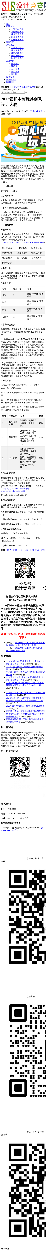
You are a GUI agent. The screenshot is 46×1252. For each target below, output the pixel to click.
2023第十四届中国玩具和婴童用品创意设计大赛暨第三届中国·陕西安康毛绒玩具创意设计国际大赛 (25, 714)
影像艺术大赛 (17, 40)
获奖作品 (10, 45)
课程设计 (15, 66)
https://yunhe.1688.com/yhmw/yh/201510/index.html (22, 242)
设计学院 (10, 61)
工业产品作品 (17, 48)
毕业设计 (15, 63)
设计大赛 (10, 26)
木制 (32, 550)
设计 (43, 550)
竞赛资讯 (10, 42)
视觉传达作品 (17, 50)
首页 (8, 24)
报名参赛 (10, 77)
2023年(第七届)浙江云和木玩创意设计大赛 (25, 706)
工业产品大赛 (17, 29)
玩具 (37, 550)
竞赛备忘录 (11, 79)
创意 (20, 550)
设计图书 (15, 74)
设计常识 (15, 71)
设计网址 (10, 82)
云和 (15, 550)
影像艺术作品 (17, 58)
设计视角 (15, 69)
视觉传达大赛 (17, 32)
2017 (9, 550)
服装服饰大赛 (17, 37)
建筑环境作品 (17, 53)
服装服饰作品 (17, 56)
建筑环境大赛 (17, 34)
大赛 (26, 550)
